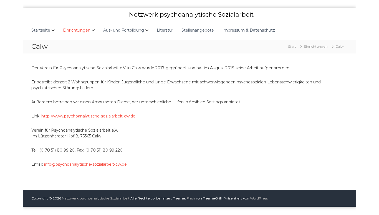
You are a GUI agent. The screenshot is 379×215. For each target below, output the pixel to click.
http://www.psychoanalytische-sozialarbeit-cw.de (88, 116)
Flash (191, 198)
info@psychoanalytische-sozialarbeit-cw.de (85, 164)
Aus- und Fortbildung (123, 30)
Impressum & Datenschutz (248, 30)
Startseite (40, 30)
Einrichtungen (76, 30)
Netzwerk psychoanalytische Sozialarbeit (191, 14)
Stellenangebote (197, 30)
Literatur (165, 30)
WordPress (259, 198)
